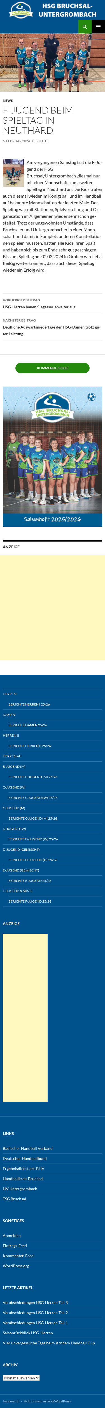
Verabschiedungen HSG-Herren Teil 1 (35, 1322)
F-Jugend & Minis (17, 891)
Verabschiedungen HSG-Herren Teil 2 (35, 1312)
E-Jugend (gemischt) (21, 870)
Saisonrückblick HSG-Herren (28, 1332)
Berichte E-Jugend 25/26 (29, 880)
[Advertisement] (52, 607)
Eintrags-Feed (15, 1245)
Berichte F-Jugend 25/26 (29, 901)
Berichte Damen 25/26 (27, 725)
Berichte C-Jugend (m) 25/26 (32, 818)
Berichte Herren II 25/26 (29, 746)
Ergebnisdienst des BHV (24, 1168)
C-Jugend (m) (14, 808)
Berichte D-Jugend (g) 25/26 (32, 860)
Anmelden (12, 1235)
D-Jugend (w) (14, 829)
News (8, 100)
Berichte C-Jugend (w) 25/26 (32, 798)
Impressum (11, 1401)
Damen (9, 715)
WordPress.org (16, 1265)
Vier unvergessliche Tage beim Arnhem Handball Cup (49, 1342)
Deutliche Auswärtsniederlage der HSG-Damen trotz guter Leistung (52, 327)
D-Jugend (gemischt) (21, 849)
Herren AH (12, 756)
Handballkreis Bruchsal (23, 1178)
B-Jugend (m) (14, 766)
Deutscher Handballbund (25, 1158)
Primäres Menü (98, 26)
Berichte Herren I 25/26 (29, 704)
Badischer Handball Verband (28, 1148)
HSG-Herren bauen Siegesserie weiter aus (39, 303)
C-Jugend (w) (14, 787)
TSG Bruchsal (14, 1198)
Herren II (11, 735)
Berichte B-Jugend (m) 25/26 (32, 777)
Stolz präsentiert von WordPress (47, 1401)
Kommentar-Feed (18, 1255)
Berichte (40, 141)
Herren (9, 694)
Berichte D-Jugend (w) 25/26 (33, 839)
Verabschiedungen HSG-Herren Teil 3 (35, 1302)
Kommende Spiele (52, 368)
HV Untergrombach (20, 1188)
